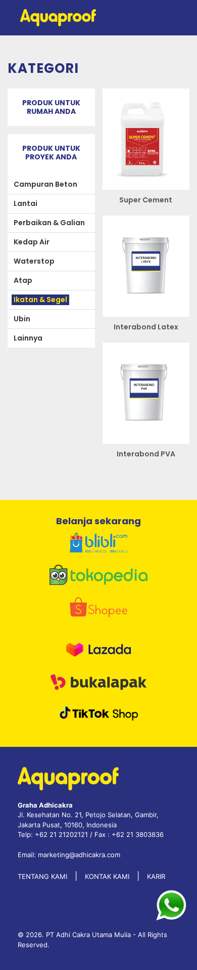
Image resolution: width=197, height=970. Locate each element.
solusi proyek (116, 614)
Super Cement (145, 200)
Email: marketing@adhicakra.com (69, 855)
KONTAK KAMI (107, 876)
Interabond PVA (146, 454)
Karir (111, 728)
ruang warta (115, 654)
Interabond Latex (146, 327)
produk (116, 541)
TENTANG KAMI (42, 876)
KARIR (156, 876)
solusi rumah (117, 573)
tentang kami (120, 695)
